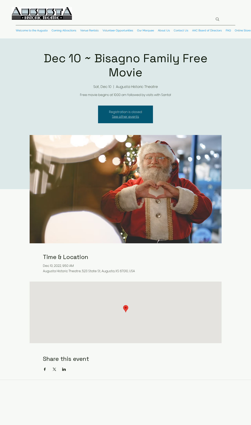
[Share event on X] (54, 369)
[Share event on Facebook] (45, 369)
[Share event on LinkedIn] (64, 369)
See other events (125, 116)
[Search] (217, 19)
